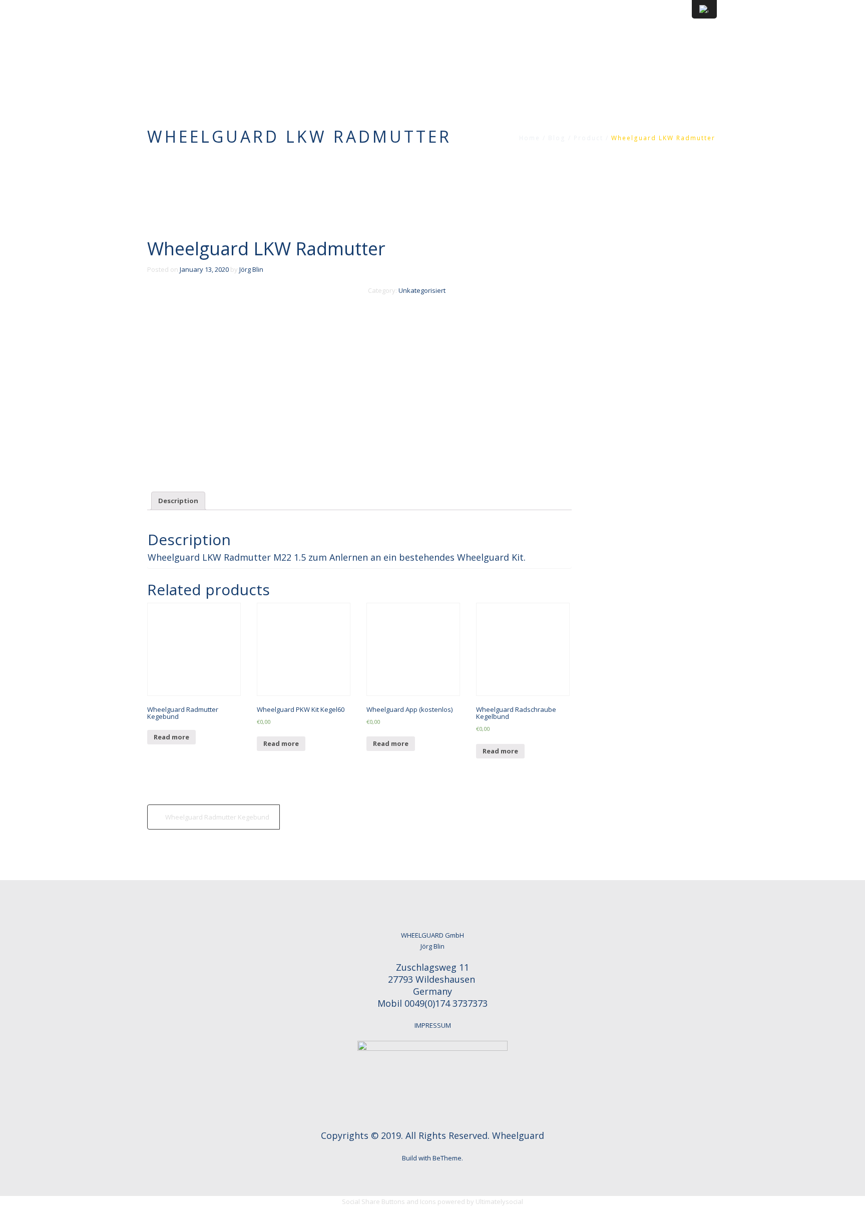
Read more (171, 736)
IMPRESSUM (432, 1025)
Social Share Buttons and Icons (389, 1201)
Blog (557, 138)
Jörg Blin (251, 269)
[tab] (178, 501)
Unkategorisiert (422, 290)
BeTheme (447, 1157)
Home (529, 138)
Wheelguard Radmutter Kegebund (217, 817)
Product (588, 138)
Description (178, 500)
